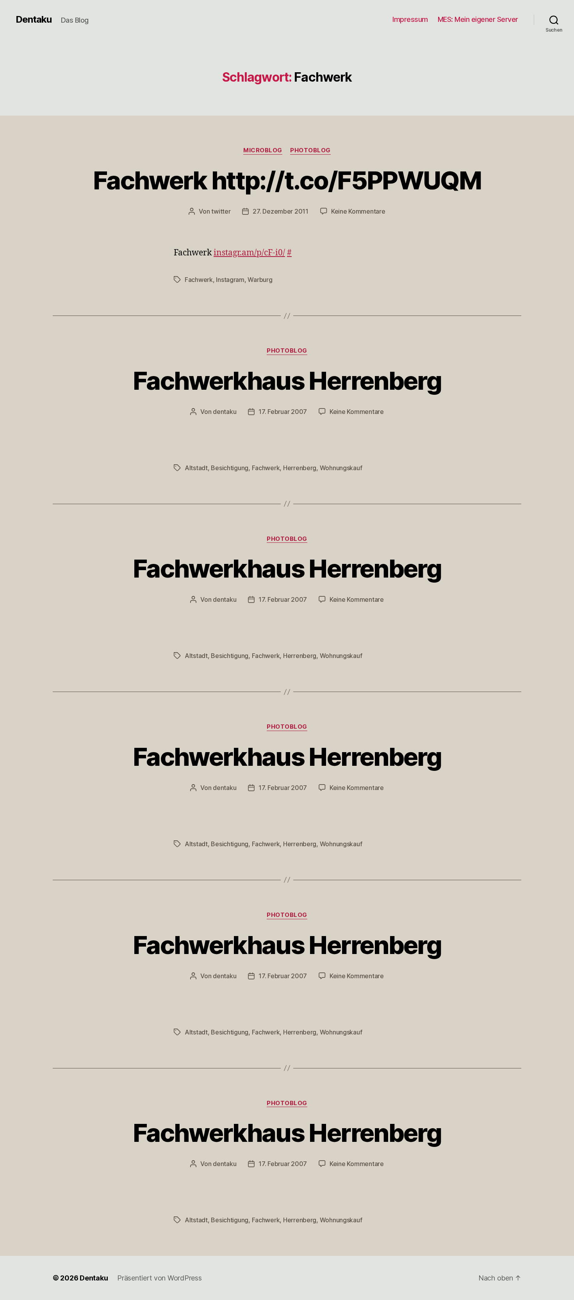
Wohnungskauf (341, 468)
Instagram (230, 280)
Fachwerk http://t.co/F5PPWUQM (287, 180)
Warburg (260, 280)
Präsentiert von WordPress (159, 1278)
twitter (220, 211)
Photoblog (310, 150)
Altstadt (196, 468)
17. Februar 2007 (282, 412)
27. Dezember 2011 (280, 211)
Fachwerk (199, 280)
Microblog (262, 150)
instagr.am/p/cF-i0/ (249, 253)
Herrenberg (299, 468)
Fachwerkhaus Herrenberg (287, 381)
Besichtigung (229, 468)
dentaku (224, 412)
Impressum (410, 19)
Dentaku (34, 19)
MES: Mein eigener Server (478, 19)
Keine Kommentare (358, 211)
